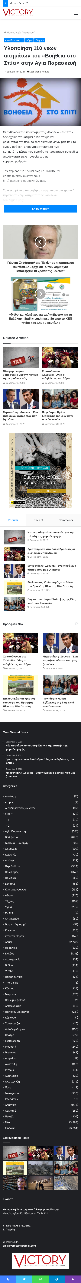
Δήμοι (29, 40)
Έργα (8, 1087)
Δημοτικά (11, 1104)
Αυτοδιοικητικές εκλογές (20, 808)
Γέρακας (10, 1052)
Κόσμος (9, 988)
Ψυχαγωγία (12, 1093)
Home (10, 32)
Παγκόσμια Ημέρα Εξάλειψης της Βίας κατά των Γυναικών (57, 416)
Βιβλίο (9, 965)
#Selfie (9, 912)
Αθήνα (9, 895)
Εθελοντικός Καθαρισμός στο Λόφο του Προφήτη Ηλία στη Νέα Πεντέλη (19, 702)
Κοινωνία (10, 854)
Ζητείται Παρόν (14, 936)
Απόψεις (10, 860)
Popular (13, 520)
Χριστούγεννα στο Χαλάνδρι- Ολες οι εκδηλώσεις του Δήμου (56, 375)
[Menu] (76, 14)
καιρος (9, 802)
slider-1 (9, 813)
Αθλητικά (10, 1110)
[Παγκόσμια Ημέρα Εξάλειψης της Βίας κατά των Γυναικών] (60, 399)
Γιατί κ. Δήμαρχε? (16, 924)
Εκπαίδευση (12, 1040)
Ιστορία (9, 1069)
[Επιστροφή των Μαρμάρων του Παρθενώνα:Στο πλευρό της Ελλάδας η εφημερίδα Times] (40, 1183)
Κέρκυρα (10, 1017)
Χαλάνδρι (11, 848)
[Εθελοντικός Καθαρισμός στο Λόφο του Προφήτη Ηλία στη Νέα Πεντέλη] (14, 587)
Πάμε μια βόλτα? (15, 1000)
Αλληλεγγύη (12, 1081)
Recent (38, 520)
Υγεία (8, 906)
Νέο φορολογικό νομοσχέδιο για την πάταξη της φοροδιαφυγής (20, 375)
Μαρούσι (10, 994)
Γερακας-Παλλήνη (16, 842)
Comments (66, 520)
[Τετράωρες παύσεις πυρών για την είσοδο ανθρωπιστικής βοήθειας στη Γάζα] (66, 1183)
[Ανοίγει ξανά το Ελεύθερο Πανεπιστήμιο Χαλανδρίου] (15, 1183)
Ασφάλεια (11, 1058)
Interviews (11, 1099)
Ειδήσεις (39, 40)
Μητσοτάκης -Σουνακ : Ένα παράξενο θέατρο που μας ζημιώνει (20, 416)
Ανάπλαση (11, 1075)
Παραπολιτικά (14, 976)
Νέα (7, 1122)
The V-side (11, 982)
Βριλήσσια (11, 837)
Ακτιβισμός (12, 918)
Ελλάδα (9, 953)
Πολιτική (10, 877)
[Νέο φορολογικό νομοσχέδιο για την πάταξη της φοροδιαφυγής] (21, 357)
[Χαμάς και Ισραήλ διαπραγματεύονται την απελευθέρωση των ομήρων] (40, 1168)
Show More (39, 208)
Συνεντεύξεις (13, 1023)
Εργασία (10, 883)
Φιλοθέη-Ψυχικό (15, 1029)
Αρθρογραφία (13, 1005)
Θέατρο (9, 1035)
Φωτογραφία (13, 959)
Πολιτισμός (12, 872)
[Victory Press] (18, 12)
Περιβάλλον (12, 866)
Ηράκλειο (11, 947)
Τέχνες (9, 901)
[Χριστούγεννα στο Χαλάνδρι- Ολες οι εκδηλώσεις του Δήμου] (60, 357)
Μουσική (10, 1046)
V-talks (9, 970)
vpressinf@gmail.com (23, 1245)
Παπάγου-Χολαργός (17, 1011)
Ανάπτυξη (11, 1064)
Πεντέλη (10, 1116)
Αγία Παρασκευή (25, 32)
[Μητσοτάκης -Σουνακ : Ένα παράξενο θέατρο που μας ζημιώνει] (21, 399)
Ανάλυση (10, 796)
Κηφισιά (10, 930)
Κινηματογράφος (15, 889)
